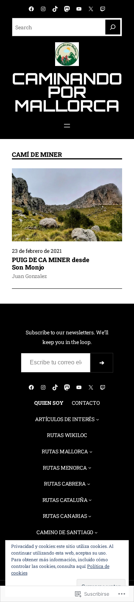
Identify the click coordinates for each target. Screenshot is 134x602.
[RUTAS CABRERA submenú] (88, 483)
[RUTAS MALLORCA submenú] (90, 451)
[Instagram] (43, 9)
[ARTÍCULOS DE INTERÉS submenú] (97, 418)
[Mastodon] (67, 9)
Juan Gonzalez (29, 276)
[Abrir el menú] (67, 125)
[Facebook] (31, 9)
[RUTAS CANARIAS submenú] (89, 516)
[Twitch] (103, 9)
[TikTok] (55, 9)
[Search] (112, 27)
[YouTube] (79, 9)
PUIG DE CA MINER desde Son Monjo (50, 263)
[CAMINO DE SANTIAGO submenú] (96, 532)
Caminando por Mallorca (67, 92)
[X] (91, 9)
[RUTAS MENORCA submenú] (89, 467)
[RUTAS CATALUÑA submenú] (90, 499)
